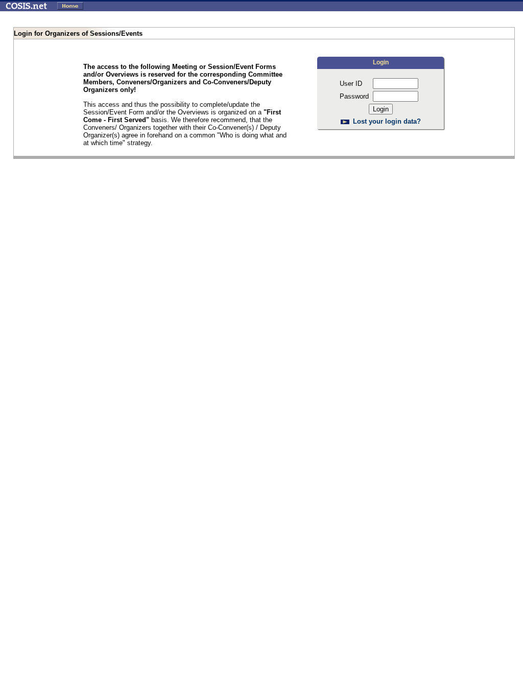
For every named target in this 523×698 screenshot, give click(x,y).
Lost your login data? (387, 121)
